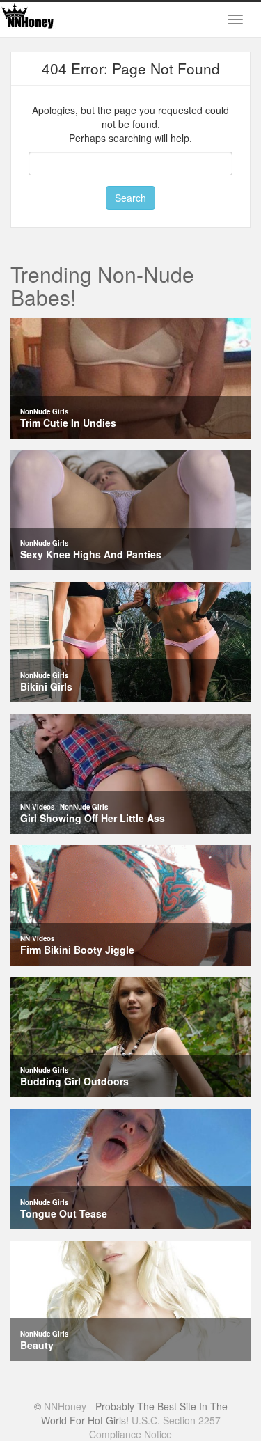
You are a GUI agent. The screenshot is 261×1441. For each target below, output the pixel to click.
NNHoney (65, 1406)
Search (130, 198)
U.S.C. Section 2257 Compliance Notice (155, 1427)
